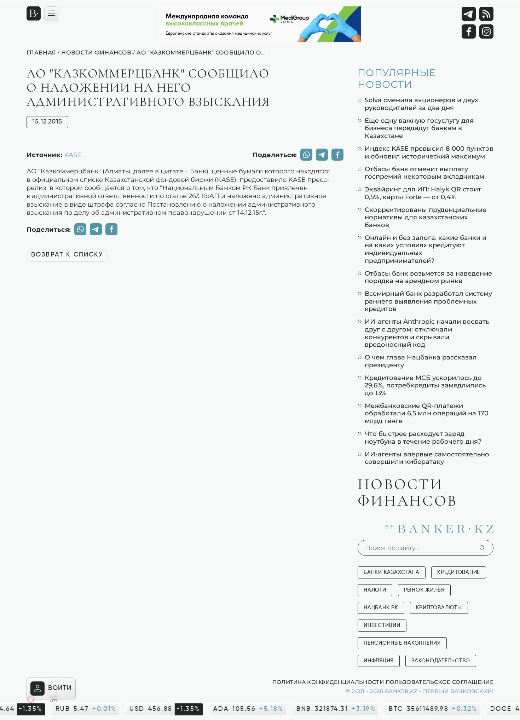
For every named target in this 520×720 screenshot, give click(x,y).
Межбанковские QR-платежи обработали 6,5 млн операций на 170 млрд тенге (427, 413)
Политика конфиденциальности (328, 682)
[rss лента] (486, 14)
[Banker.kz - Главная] (34, 13)
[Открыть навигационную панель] (51, 13)
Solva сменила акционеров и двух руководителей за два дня (421, 103)
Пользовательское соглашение (439, 682)
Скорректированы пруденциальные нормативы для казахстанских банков (425, 217)
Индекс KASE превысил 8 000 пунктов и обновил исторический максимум (429, 152)
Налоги (375, 590)
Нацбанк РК (381, 607)
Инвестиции (382, 625)
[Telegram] (469, 14)
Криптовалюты (439, 607)
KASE (72, 155)
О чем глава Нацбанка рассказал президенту (421, 361)
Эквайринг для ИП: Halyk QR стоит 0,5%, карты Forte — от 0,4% (423, 193)
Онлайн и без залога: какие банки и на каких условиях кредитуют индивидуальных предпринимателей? (425, 249)
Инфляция (379, 660)
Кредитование (458, 572)
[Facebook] (469, 31)
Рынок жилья (424, 590)
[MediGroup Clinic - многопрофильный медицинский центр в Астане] (260, 24)
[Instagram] (486, 31)
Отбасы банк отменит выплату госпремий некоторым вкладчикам (424, 172)
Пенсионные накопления (402, 643)
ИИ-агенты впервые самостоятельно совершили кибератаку (427, 458)
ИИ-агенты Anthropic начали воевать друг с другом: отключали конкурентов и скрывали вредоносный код (427, 333)
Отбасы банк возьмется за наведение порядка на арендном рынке (428, 277)
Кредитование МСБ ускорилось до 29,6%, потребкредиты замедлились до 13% (425, 385)
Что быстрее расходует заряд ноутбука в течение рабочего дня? (423, 437)
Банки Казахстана (392, 572)
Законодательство (440, 660)
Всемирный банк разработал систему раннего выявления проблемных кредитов (428, 301)
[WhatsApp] (306, 155)
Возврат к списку (67, 255)
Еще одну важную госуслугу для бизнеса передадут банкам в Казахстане (419, 128)
